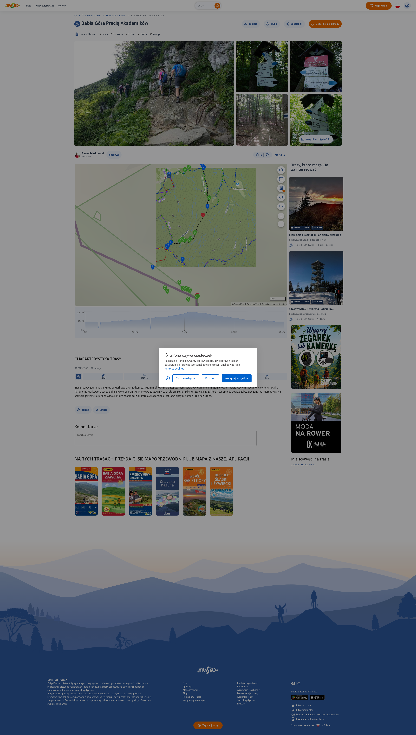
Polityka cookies (174, 368)
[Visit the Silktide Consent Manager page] (168, 378)
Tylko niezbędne (185, 378)
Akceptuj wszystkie (236, 378)
